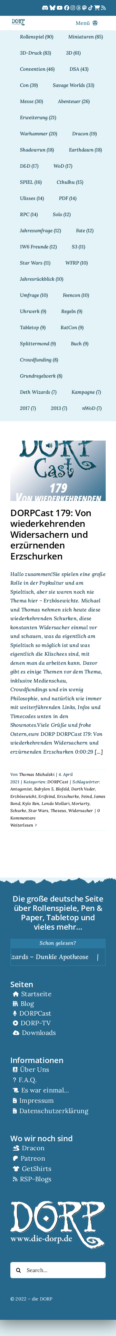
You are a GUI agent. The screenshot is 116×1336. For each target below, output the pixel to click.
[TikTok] (91, 8)
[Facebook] (67, 8)
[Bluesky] (53, 8)
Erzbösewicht (23, 796)
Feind (86, 796)
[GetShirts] (97, 8)
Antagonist (21, 789)
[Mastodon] (85, 8)
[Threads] (79, 8)
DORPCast (57, 782)
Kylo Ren (30, 803)
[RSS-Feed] (103, 8)
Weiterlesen (22, 825)
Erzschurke (68, 796)
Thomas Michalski (36, 774)
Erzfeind (46, 796)
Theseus (58, 810)
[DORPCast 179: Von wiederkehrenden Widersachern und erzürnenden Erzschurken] (58, 471)
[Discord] (46, 8)
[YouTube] (60, 8)
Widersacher (80, 810)
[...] (97, 751)
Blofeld (62, 789)
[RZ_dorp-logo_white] (58, 1203)
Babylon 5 (43, 789)
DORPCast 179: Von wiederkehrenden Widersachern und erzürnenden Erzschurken (51, 534)
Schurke (18, 810)
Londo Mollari (56, 803)
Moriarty (81, 803)
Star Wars (38, 810)
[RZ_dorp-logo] (18, 21)
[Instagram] (73, 8)
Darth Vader (83, 789)
